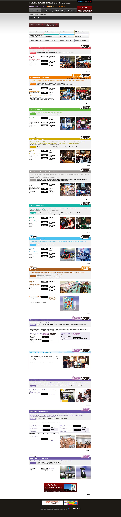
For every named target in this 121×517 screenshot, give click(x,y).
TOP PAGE (32, 14)
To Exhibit (36, 14)
